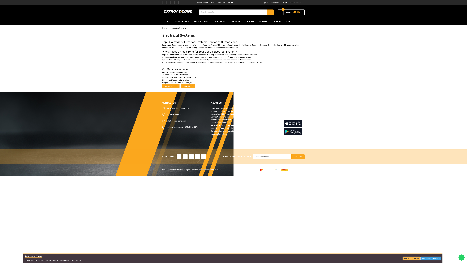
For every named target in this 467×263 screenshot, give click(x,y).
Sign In (265, 3)
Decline (416, 258)
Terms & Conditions (255, 117)
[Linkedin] (172, 2)
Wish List (287, 117)
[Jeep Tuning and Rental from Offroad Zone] (178, 12)
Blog (249, 138)
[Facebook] (164, 2)
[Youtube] (176, 2)
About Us (251, 108)
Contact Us (188, 86)
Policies (217, 170)
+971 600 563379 (288, 3)
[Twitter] (168, 2)
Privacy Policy (253, 113)
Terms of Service (204, 170)
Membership (274, 3)
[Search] (270, 12)
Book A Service (171, 86)
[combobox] (233, 11)
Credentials (251, 130)
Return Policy (252, 126)
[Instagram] (180, 2)
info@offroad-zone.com (176, 121)
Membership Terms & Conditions (260, 121)
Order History (289, 113)
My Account (288, 108)
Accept (408, 258)
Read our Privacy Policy (431, 258)
